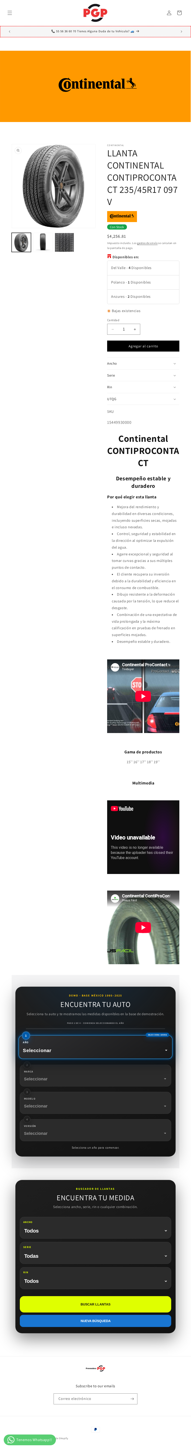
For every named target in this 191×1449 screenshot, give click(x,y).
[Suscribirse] (132, 1398)
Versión (30, 1126)
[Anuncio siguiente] (181, 31)
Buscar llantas (95, 1304)
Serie (27, 1247)
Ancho (28, 1222)
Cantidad (113, 320)
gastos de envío (147, 243)
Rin (25, 1272)
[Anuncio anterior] (9, 31)
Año (25, 1042)
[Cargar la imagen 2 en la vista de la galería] (43, 242)
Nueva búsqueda (96, 1321)
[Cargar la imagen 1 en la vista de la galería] (21, 242)
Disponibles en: (126, 257)
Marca (28, 1071)
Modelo (29, 1098)
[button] (10, 13)
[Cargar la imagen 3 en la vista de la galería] (64, 242)
